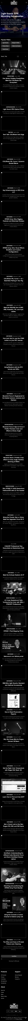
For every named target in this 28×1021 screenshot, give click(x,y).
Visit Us (2, 998)
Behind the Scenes (16, 46)
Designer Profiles (15, 42)
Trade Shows (5, 49)
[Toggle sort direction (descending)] (18, 56)
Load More (14, 956)
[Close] (25, 1018)
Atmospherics (4, 981)
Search (2, 56)
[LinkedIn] (19, 1011)
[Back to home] (14, 2)
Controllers (3, 979)
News (2, 994)
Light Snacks (5, 42)
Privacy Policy (18, 1019)
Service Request (18, 975)
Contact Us (17, 979)
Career (2, 992)
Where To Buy (4, 996)
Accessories (3, 983)
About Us (3, 990)
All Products (3, 975)
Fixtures (2, 977)
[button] (1, 2)
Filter (6, 56)
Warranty (17, 977)
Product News (6, 46)
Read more (5, 29)
